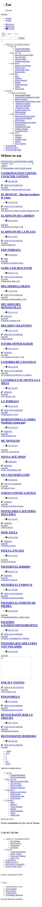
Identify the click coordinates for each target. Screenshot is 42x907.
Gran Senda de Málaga (23, 118)
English (8, 20)
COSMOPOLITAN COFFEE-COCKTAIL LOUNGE (19, 175)
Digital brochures (21, 85)
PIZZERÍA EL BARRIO (15, 566)
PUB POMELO (10, 696)
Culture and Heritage (18, 852)
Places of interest (21, 99)
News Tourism (20, 144)
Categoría (4, 163)
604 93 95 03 (13, 367)
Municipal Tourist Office (24, 55)
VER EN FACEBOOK (12, 484)
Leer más (4, 187)
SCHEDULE (11, 860)
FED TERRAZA (11, 249)
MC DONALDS (10, 440)
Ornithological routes (22, 127)
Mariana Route (20, 112)
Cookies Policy (11, 893)
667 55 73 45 (13, 630)
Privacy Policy (11, 891)
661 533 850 (13, 221)
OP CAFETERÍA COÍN (15, 474)
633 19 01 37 (13, 428)
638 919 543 (13, 498)
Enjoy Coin (14, 858)
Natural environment (22, 51)
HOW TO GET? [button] (12, 148)
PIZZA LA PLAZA (12, 550)
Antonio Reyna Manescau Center (27, 97)
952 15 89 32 (13, 723)
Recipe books (20, 72)
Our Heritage (15, 841)
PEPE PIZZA (9, 532)
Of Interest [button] (9, 800)
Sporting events (20, 139)
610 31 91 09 (13, 406)
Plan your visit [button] (11, 779)
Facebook (10, 24)
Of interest (14, 848)
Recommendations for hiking (25, 122)
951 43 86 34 (13, 349)
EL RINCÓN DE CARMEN (17, 215)
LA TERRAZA (10, 401)
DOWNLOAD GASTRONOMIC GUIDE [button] (17, 161)
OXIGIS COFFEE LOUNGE (18, 493)
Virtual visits (19, 89)
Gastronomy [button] (10, 790)
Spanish (8, 18)
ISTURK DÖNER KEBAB (17, 343)
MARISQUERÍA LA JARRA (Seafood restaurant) (18, 421)
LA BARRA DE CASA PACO (18, 361)
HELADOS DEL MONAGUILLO (11, 306)
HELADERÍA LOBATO (15, 286)
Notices (18, 141)
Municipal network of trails (25, 116)
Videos (17, 87)
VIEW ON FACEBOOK (13, 185)
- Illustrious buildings (22, 106)
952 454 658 (13, 652)
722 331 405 (13, 291)
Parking (18, 82)
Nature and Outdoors (18, 856)
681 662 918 (13, 611)
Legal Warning (11, 889)
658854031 (12, 462)
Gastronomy (14, 845)
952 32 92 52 (13, 446)
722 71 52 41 (13, 331)
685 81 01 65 (13, 273)
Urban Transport (21, 80)
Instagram (10, 26)
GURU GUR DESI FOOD (16, 268)
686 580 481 (13, 480)
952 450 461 (13, 519)
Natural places (20, 125)
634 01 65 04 (13, 537)
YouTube (11, 29)
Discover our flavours (23, 66)
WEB (6, 259)
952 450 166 (13, 181)
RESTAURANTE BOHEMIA (18, 736)
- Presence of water (22, 108)
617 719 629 (13, 590)
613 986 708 (13, 202)
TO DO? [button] (9, 91)
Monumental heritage (23, 95)
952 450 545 (13, 741)
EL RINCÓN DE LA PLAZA (18, 231)
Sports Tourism (15, 854)
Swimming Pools (21, 131)
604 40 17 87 (13, 572)
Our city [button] (9, 773)
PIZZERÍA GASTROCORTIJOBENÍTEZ (19, 624)
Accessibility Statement (14, 895)
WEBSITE (8, 316)
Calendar (18, 137)
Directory (18, 78)
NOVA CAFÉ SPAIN (13, 456)
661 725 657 (13, 237)
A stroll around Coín (22, 110)
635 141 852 (13, 556)
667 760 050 (13, 702)
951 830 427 (13, 255)
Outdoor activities (21, 129)
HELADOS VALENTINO (16, 325)
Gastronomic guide (22, 70)
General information (22, 49)
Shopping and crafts (22, 61)
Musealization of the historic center (28, 101)
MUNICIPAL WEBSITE (15, 864)
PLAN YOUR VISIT (14, 867)
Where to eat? (20, 68)
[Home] (4, 14)
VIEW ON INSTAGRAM (14, 688)
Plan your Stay (15, 843)
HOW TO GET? (12, 862)
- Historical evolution (22, 104)
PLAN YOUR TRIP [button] (13, 150)
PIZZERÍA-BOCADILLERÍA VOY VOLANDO (19, 645)
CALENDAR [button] (11, 146)
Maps (17, 76)
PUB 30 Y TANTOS (12, 682)
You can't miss (20, 57)
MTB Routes (20, 120)
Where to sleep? (21, 59)
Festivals (18, 135)
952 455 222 (13, 312)
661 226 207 (13, 388)
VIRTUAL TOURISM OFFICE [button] (18, 44)
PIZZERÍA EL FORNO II (16, 584)
